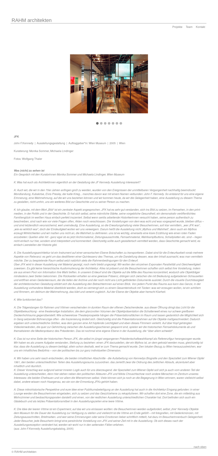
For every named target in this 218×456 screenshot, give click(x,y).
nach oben (200, 447)
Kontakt (200, 27)
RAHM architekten (32, 20)
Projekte (177, 27)
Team (189, 27)
